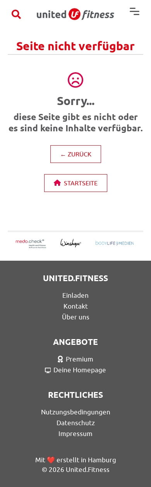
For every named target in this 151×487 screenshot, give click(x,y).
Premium (79, 359)
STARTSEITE (81, 183)
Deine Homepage (79, 370)
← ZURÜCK (75, 154)
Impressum (75, 434)
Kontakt (75, 306)
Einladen (75, 295)
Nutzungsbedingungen (75, 412)
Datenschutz (76, 423)
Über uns (75, 317)
